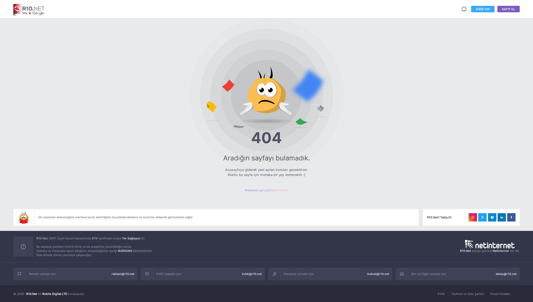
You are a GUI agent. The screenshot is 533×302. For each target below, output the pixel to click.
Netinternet (501, 250)
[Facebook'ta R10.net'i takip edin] (511, 217)
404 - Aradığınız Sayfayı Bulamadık (29, 9)
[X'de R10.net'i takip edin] (482, 217)
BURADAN (125, 250)
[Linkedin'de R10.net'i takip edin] (502, 217)
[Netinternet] (490, 244)
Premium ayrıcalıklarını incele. (266, 190)
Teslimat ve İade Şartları (467, 294)
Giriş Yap (483, 9)
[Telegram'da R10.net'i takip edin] (492, 217)
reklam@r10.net (123, 274)
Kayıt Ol (508, 9)
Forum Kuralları (500, 294)
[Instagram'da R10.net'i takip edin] (473, 217)
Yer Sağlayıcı (131, 238)
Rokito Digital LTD (54, 294)
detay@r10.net (506, 274)
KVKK (441, 294)
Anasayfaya (234, 170)
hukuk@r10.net (378, 274)
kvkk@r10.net (252, 274)
